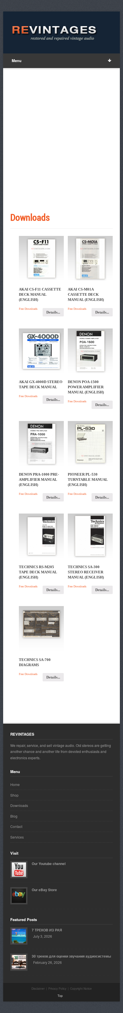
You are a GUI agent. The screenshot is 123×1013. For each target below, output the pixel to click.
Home (15, 784)
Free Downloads (28, 308)
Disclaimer (38, 989)
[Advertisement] (61, 141)
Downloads (19, 805)
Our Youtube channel (49, 863)
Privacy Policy (57, 989)
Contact (16, 826)
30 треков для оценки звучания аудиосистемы (71, 956)
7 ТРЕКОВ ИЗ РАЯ (47, 930)
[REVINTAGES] (53, 32)
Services (17, 837)
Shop (14, 795)
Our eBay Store (44, 889)
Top (60, 995)
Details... (53, 312)
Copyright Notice (81, 989)
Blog (13, 816)
